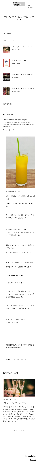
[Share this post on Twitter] (18, 359)
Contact (33, 460)
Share (9, 359)
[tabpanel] (19, 402)
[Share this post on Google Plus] (22, 359)
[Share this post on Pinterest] (25, 359)
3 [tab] (19, 430)
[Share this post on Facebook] (14, 359)
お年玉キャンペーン (19, 61)
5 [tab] (23, 430)
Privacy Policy (30, 456)
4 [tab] (21, 430)
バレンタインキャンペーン (22, 47)
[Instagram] (13, 130)
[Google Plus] (10, 130)
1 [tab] (14, 430)
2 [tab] (16, 430)
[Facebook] (3, 130)
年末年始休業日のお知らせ (22, 75)
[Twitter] (6, 130)
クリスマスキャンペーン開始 (23, 88)
